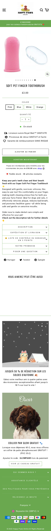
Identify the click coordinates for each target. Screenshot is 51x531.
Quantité (25, 114)
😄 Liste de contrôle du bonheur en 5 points (25, 239)
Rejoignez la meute (25, 497)
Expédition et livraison (25, 232)
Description (25, 227)
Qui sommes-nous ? (24, 472)
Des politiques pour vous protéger (25, 489)
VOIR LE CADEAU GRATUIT (25, 464)
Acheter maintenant (25, 160)
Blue (19, 107)
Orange (39, 107)
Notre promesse (25, 246)
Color (25, 102)
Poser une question (25, 251)
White (29, 107)
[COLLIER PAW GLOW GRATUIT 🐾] (25, 416)
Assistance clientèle (25, 481)
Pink (10, 107)
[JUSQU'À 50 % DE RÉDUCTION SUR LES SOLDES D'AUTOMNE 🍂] (25, 344)
